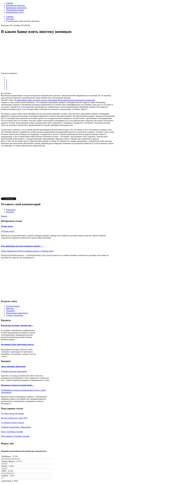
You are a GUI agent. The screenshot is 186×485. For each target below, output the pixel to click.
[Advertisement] (58, 54)
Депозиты (10, 311)
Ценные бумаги (13, 306)
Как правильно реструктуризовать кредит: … (22, 246)
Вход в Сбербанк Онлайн (12, 432)
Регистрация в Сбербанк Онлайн (15, 436)
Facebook (10, 212)
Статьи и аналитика (14, 315)
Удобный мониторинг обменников (16, 427)
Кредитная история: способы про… (17, 325)
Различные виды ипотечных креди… (18, 344)
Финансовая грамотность (17, 313)
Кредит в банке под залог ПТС (14, 418)
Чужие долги (7, 226)
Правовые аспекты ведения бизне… (17, 385)
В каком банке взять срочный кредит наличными (36, 100)
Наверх (4, 216)
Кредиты (10, 19)
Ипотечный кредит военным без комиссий (76, 100)
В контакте (11, 210)
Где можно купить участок (12, 422)
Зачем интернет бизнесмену (13, 366)
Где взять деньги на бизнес (12, 413)
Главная (9, 16)
